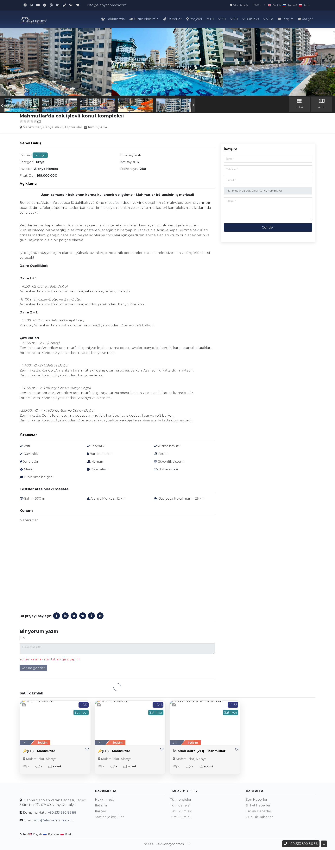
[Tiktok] (79, 5)
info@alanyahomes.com (106, 5)
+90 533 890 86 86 (62, 812)
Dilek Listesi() (240, 5)
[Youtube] (39, 5)
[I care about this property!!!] (87, 749)
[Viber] (53, 5)
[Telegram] (46, 5)
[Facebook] (26, 5)
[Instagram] (59, 5)
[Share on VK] (82, 615)
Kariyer (307, 19)
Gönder (268, 227)
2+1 (223, 19)
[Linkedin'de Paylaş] (65, 615)
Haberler (174, 19)
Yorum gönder (33, 668)
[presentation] (2, 105)
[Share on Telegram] (100, 615)
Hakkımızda (115, 19)
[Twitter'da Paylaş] (74, 615)
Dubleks (251, 19)
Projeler (195, 19)
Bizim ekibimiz (145, 19)
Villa (269, 19)
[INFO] (66, 5)
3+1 (235, 19)
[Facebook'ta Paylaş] (56, 615)
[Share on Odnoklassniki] (91, 615)
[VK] (72, 5)
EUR (256, 4)
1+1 (211, 19)
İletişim (287, 19)
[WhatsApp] (33, 5)
